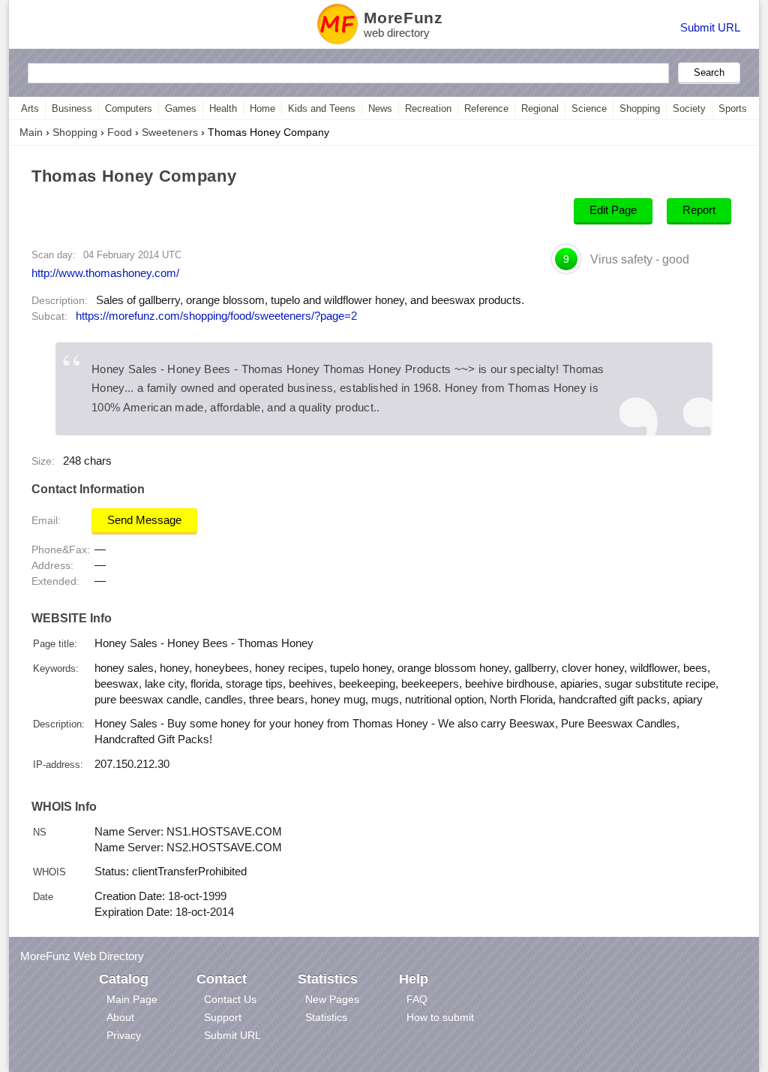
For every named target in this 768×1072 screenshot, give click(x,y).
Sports (732, 108)
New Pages (332, 999)
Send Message (144, 520)
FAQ (417, 999)
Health (223, 108)
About (120, 1017)
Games (180, 108)
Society (689, 108)
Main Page (132, 999)
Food (119, 132)
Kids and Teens (322, 108)
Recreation (428, 108)
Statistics (326, 1017)
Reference (486, 108)
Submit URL (710, 27)
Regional (540, 108)
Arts (30, 108)
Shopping (640, 108)
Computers (128, 108)
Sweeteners (170, 132)
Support (223, 1017)
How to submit (440, 1017)
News (380, 108)
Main (31, 132)
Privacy (123, 1035)
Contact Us (230, 999)
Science (589, 108)
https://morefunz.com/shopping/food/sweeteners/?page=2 (216, 316)
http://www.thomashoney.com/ (105, 272)
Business (72, 108)
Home (262, 108)
